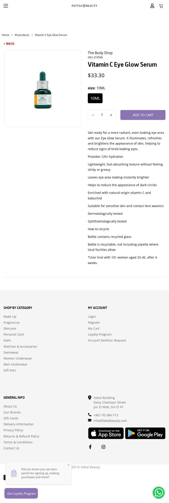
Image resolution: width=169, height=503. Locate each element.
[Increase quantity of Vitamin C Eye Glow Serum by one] (111, 115)
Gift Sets (10, 370)
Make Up (10, 316)
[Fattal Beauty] (84, 5)
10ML (95, 98)
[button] (161, 5)
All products (22, 35)
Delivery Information (19, 424)
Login (92, 316)
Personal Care (14, 334)
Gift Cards (11, 418)
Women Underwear (18, 358)
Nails (7, 340)
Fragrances (12, 322)
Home (5, 35)
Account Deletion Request (107, 340)
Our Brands (12, 412)
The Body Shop (100, 52)
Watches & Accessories (20, 346)
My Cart (93, 328)
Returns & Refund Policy (21, 436)
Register (94, 322)
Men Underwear (16, 364)
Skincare (10, 328)
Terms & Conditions (18, 442)
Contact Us (11, 448)
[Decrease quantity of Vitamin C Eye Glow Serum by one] (92, 115)
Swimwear (11, 352)
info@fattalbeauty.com (110, 421)
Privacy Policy (13, 430)
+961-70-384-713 (106, 415)
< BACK (9, 43)
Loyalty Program (100, 334)
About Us (10, 406)
